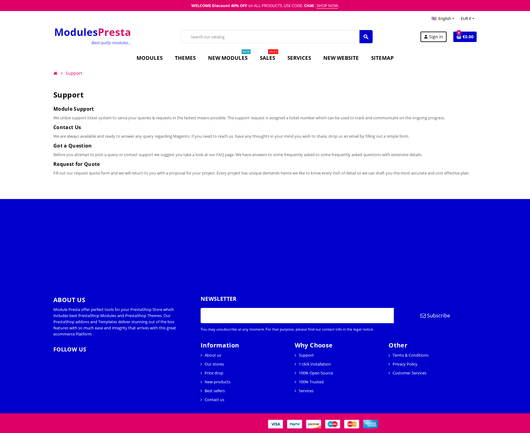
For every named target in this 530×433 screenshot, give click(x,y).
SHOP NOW (327, 5)
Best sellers (215, 390)
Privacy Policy (405, 364)
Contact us (214, 399)
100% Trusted (311, 382)
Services (306, 390)
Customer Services (409, 373)
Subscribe (438, 315)
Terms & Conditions (410, 355)
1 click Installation (315, 364)
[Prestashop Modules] (93, 36)
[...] (95, 334)
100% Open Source (316, 373)
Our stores (214, 364)
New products (217, 382)
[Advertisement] (184, 242)
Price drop (214, 373)
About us (213, 355)
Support (306, 355)
